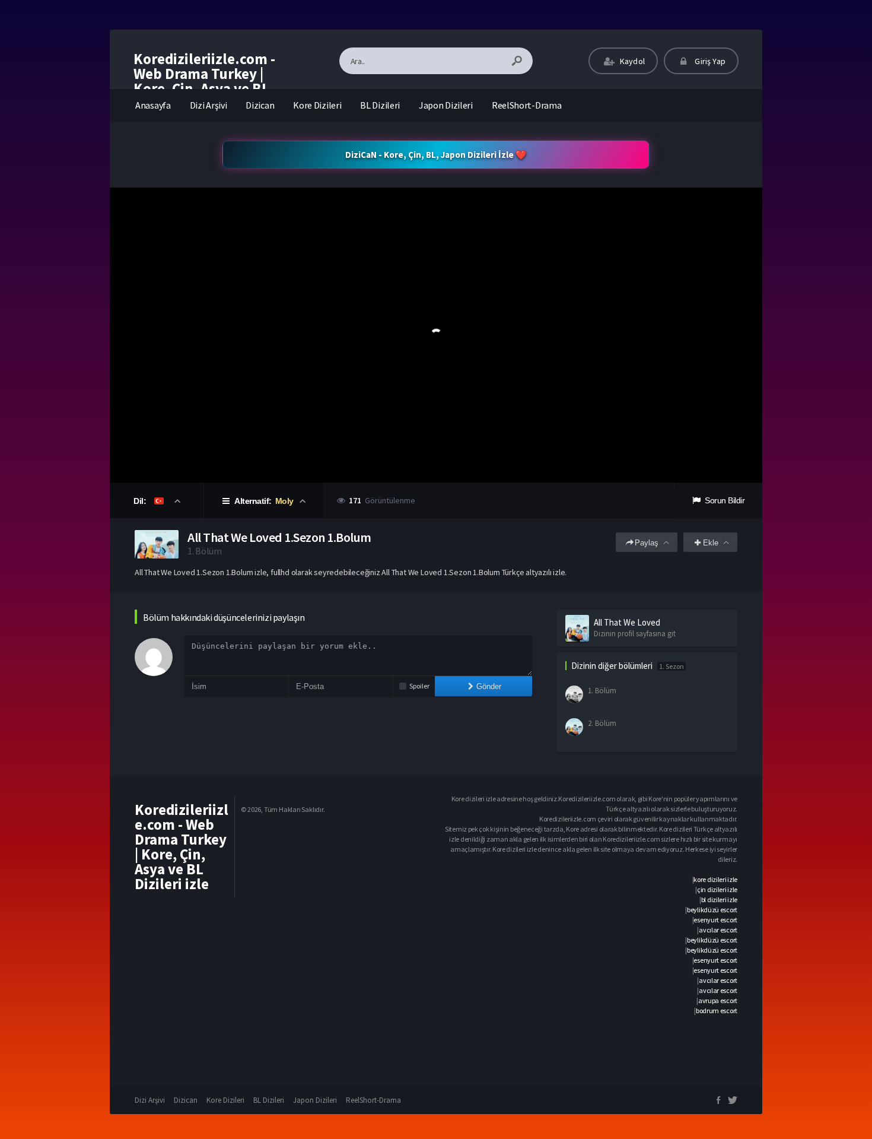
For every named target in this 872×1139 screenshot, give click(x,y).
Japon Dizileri (446, 105)
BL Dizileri (380, 105)
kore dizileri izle (715, 879)
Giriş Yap (709, 61)
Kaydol (631, 61)
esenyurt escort (715, 919)
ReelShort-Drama (527, 105)
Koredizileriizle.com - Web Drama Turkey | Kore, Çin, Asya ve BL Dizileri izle (204, 81)
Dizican (260, 105)
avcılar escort (718, 929)
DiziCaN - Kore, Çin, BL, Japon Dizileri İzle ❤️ (436, 154)
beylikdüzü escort (712, 909)
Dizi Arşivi (208, 105)
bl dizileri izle (719, 899)
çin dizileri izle (717, 889)
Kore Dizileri (317, 105)
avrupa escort (717, 1000)
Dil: (140, 501)
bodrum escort (716, 1010)
